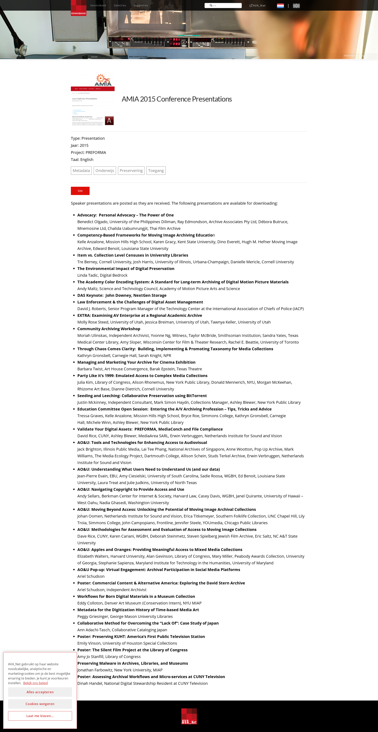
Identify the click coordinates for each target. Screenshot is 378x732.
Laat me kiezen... (40, 716)
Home (94, 56)
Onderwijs (104, 170)
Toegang (156, 170)
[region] (40, 690)
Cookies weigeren (40, 704)
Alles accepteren (40, 692)
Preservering (131, 170)
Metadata (81, 170)
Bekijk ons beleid (35, 683)
